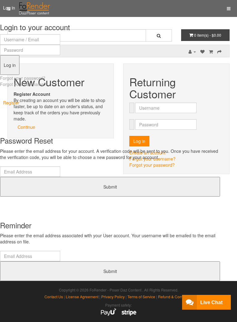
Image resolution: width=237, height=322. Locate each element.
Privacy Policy (113, 296)
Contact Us (53, 296)
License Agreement (82, 296)
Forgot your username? (23, 84)
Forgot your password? (22, 78)
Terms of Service (141, 296)
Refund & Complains (175, 296)
